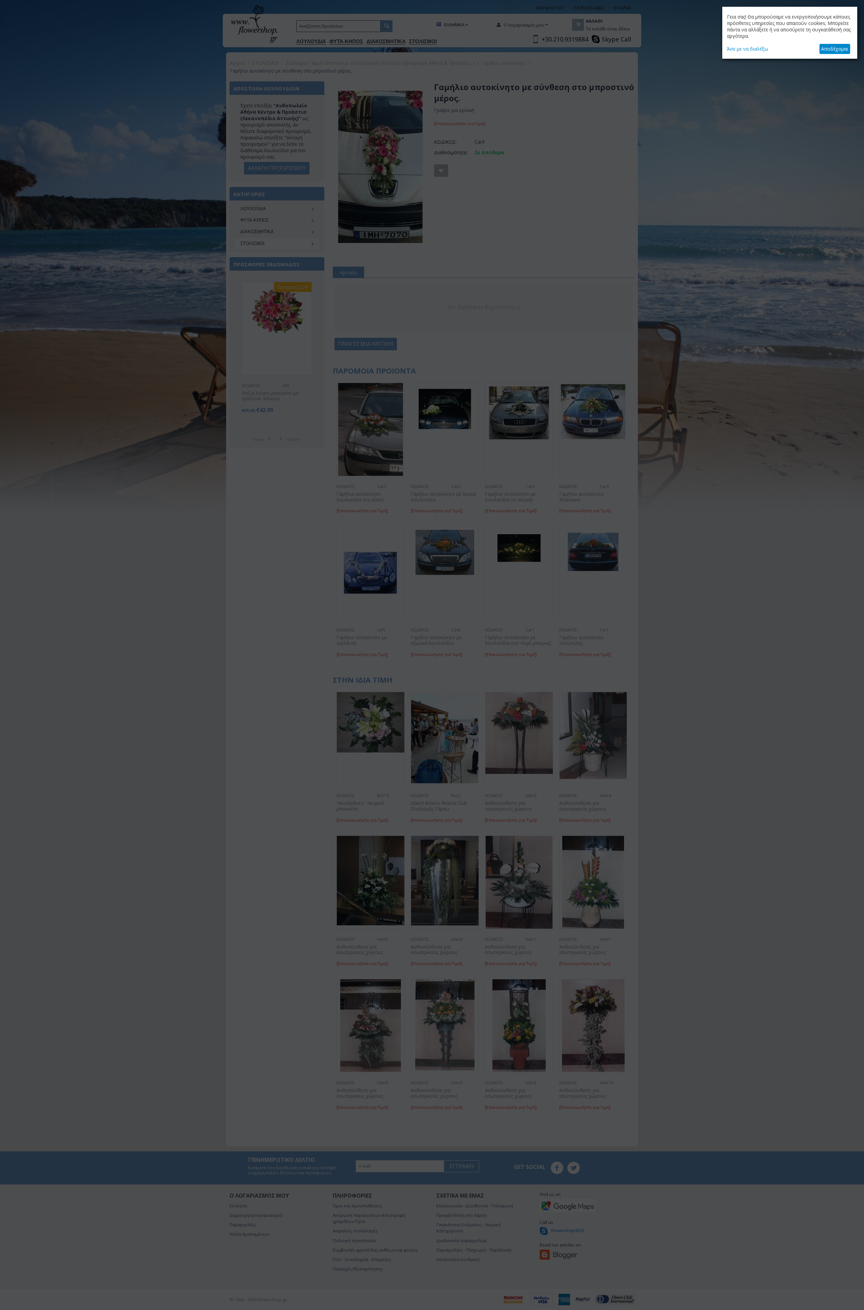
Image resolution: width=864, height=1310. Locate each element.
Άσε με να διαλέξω (747, 49)
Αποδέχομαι (834, 49)
